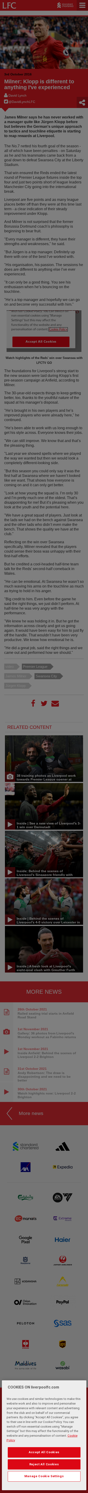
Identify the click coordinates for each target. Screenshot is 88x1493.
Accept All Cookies (44, 1452)
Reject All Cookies (44, 1464)
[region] (44, 1435)
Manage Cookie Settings (44, 1476)
